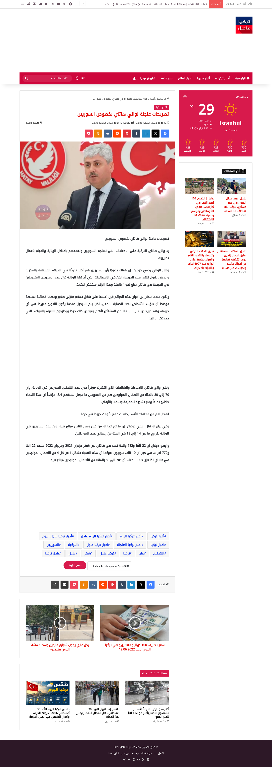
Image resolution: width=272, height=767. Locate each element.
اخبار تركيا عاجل (97, 545)
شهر (87, 553)
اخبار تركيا (157, 545)
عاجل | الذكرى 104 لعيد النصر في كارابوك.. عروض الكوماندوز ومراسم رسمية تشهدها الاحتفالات (202, 209)
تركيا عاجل (107, 553)
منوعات (167, 78)
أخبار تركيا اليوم (131, 536)
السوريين (53, 545)
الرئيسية (241, 78)
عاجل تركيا (52, 553)
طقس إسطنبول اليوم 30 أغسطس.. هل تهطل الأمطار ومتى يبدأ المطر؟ (97, 713)
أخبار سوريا (203, 78)
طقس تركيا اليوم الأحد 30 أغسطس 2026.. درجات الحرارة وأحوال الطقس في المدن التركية (49, 713)
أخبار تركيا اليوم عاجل (96, 536)
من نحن (125, 753)
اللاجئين (158, 553)
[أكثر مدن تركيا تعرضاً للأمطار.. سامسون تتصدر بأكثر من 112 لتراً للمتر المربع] (147, 693)
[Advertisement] (96, 40)
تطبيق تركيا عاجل (144, 78)
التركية (73, 545)
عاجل (72, 553)
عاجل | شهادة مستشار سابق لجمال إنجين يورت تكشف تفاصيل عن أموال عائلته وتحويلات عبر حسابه (232, 259)
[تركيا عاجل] (244, 25)
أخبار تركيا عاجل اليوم (57, 536)
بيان (141, 553)
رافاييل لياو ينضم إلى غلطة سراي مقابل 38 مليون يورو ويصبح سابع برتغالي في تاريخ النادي (156, 3)
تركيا (126, 553)
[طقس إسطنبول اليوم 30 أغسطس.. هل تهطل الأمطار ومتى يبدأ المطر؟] (97, 693)
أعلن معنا (114, 753)
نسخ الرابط (74, 565)
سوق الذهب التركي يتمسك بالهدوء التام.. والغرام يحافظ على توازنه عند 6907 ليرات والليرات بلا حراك (200, 259)
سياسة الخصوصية (142, 753)
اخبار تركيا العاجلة (129, 545)
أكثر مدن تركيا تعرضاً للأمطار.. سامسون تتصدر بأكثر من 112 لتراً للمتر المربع (148, 713)
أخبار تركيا (224, 78)
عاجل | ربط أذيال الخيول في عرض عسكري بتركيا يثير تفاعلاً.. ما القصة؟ (235, 205)
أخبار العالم (184, 78)
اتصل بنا (159, 753)
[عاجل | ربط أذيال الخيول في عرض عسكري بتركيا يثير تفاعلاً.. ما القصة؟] (231, 186)
